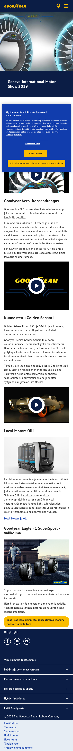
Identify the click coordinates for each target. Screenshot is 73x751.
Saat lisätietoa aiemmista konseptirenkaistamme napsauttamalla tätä (36, 622)
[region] (36, 138)
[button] (66, 6)
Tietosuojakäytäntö (14, 135)
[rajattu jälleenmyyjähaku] (58, 6)
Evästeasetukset (32, 144)
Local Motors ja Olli (15, 518)
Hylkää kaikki (35, 153)
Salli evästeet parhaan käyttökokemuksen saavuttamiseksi (36, 163)
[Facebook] (7, 641)
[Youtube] (17, 641)
